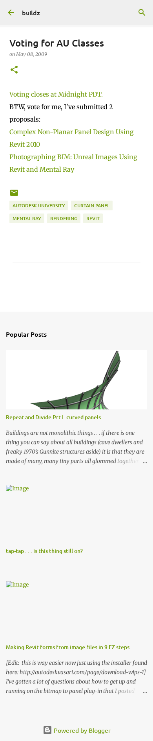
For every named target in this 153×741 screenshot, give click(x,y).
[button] (14, 70)
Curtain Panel (91, 205)
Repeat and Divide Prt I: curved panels (53, 417)
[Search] (142, 12)
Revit (93, 218)
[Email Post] (14, 195)
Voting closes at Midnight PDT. (56, 94)
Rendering (63, 218)
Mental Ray (27, 218)
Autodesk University (39, 205)
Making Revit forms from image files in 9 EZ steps (67, 647)
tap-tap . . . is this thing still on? (44, 550)
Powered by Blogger (81, 730)
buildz (31, 12)
